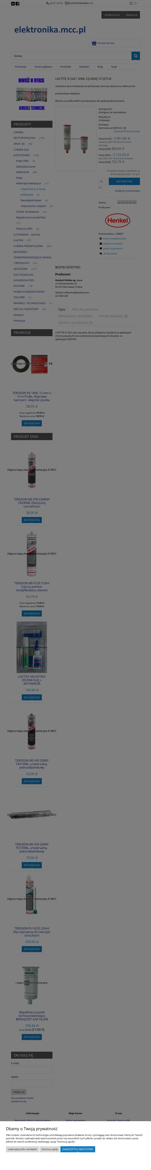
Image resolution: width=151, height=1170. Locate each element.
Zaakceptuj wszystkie (77, 1149)
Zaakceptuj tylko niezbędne (22, 1149)
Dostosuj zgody (50, 1149)
